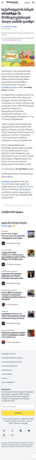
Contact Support (6, 374)
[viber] (12, 435)
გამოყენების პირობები (8, 353)
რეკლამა (4, 378)
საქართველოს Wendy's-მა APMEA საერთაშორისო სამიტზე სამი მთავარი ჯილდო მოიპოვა (13, 316)
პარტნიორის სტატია (10, 26)
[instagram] (4, 435)
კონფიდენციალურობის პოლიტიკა (12, 358)
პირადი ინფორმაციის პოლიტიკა (11, 362)
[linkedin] (20, 430)
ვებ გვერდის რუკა (6, 370)
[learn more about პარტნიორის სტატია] (3, 243)
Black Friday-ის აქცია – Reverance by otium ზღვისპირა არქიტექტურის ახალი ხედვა (13, 236)
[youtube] (29, 430)
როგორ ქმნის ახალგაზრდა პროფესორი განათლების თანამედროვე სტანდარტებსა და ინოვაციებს (13, 296)
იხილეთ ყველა (6, 226)
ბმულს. (10, 176)
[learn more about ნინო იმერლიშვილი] (3, 342)
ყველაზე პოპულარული (14, 223)
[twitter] (12, 430)
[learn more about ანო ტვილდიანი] (3, 304)
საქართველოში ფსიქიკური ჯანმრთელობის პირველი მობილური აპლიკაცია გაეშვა (12, 276)
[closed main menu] (2, 2)
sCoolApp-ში (6, 87)
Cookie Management (8, 382)
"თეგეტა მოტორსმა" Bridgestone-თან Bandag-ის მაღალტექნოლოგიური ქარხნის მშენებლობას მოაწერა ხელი (13, 256)
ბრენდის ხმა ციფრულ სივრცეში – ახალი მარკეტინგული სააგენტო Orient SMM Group (13, 335)
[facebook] (3, 430)
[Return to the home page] (12, 2)
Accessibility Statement (9, 366)
